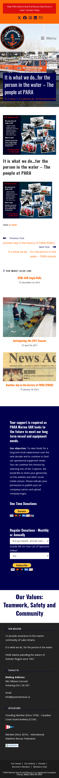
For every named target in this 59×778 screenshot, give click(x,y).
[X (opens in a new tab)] (19, 18)
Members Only (40, 766)
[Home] (6, 98)
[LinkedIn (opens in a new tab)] (35, 18)
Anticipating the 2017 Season (29, 341)
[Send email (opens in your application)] (40, 18)
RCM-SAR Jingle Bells (29, 278)
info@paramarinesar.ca (17, 696)
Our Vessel (16, 763)
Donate (41, 763)
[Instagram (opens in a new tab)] (30, 18)
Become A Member (21, 766)
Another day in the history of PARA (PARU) (29, 385)
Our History (29, 763)
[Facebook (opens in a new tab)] (25, 18)
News (14, 225)
